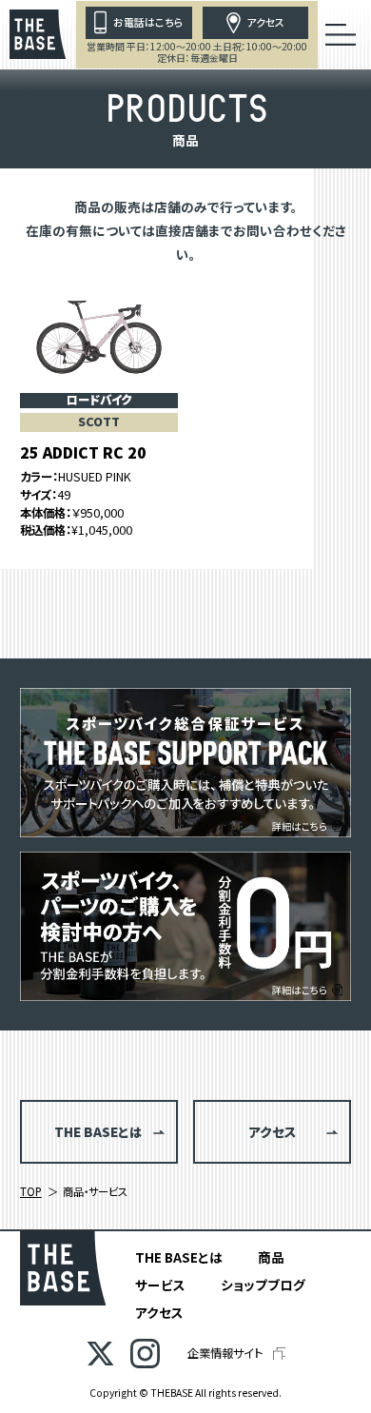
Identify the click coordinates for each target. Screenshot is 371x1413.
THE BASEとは (179, 1256)
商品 (271, 1256)
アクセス (159, 1312)
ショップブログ (263, 1284)
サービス (160, 1284)
